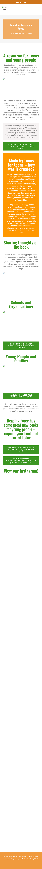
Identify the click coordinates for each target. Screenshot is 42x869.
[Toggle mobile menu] (38, 9)
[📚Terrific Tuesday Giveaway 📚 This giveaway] (21, 721)
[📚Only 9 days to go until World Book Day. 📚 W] (21, 675)
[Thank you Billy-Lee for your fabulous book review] (21, 558)
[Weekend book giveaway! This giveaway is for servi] (21, 745)
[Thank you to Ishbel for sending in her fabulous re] (21, 511)
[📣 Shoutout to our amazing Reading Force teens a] (21, 488)
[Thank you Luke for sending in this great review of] (21, 604)
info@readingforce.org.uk (13, 859)
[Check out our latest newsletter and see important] (21, 698)
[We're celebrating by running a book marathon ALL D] (21, 651)
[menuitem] (21, 2)
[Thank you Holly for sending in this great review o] (21, 628)
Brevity (32, 859)
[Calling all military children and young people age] (21, 581)
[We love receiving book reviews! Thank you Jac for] (21, 534)
